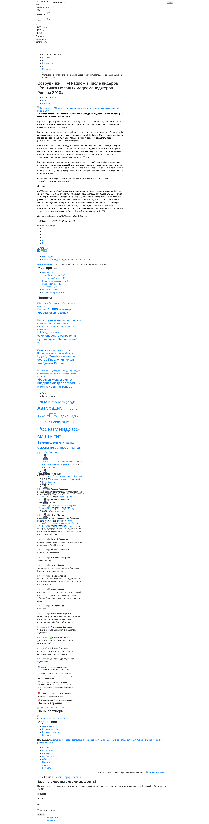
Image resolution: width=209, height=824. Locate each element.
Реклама (58, 422)
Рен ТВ (71, 422)
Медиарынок (72, 49)
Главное (60, 49)
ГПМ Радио (47, 256)
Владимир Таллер (67, 496)
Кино (41, 416)
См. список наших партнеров (51, 718)
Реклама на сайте (50, 729)
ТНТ (57, 436)
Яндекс (68, 442)
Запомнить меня (47, 810)
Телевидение (49, 442)
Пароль (41, 804)
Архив (147, 49)
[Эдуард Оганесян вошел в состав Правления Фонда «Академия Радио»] (59, 351)
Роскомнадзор (58, 428)
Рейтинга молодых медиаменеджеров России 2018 (67, 259)
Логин (40, 798)
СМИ (42, 436)
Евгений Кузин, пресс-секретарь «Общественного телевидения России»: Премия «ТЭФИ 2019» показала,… (61, 523)
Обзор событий (119, 49)
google (71, 402)
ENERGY (44, 402)
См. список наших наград (52, 707)
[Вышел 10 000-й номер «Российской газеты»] (59, 304)
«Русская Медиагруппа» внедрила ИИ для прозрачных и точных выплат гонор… (58, 383)
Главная (46, 57)
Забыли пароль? (50, 818)
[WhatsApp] (42, 250)
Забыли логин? (49, 820)
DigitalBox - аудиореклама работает (118, 740)
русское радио (47, 452)
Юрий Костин (57, 511)
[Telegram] (45, 250)
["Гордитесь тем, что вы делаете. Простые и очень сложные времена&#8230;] (45, 471)
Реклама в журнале (51, 732)
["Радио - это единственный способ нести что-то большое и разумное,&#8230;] (45, 457)
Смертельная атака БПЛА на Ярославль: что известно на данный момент (55, 695)
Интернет (71, 408)
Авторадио (50, 408)
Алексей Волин (49, 467)
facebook (59, 402)
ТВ (50, 436)
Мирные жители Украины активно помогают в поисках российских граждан (54, 668)
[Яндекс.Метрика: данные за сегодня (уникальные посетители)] (155, 772)
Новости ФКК (135, 49)
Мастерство (87, 49)
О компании (48, 726)
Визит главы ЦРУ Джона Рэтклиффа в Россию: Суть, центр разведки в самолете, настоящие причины (55, 675)
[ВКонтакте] (38, 250)
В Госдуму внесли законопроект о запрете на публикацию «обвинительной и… (58, 337)
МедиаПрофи (45, 49)
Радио (63, 416)
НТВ (52, 415)
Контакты (157, 49)
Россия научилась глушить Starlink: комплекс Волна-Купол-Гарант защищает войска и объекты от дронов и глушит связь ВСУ (55, 686)
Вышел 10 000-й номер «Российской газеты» (54, 310)
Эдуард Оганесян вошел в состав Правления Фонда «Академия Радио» (56, 359)
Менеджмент (48, 69)
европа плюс (48, 447)
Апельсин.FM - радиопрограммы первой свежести (75, 740)
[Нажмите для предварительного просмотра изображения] (81, 109)
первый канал (69, 447)
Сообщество (103, 49)
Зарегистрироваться (68, 777)
